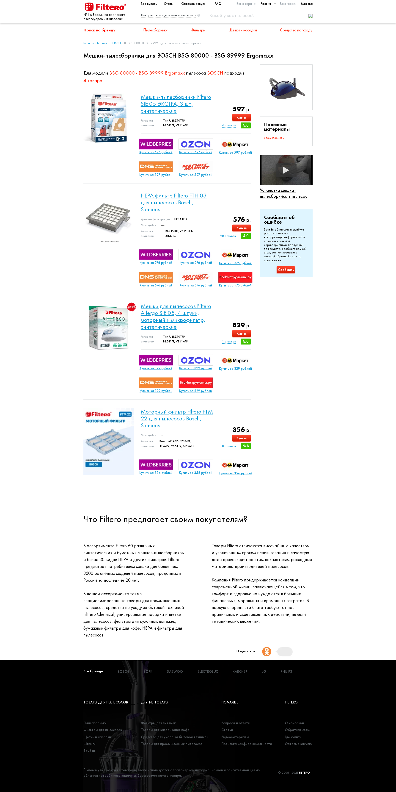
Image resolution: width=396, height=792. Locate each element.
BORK (148, 671)
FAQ (217, 3)
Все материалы (274, 138)
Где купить (149, 3)
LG (264, 671)
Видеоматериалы (235, 736)
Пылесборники (155, 30)
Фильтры (198, 30)
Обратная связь (297, 729)
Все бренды (93, 671)
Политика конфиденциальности (246, 743)
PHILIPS (286, 671)
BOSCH (116, 43)
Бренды (102, 43)
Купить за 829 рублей (156, 368)
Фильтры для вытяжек (158, 722)
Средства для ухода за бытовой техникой (174, 736)
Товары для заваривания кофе (165, 729)
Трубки (89, 750)
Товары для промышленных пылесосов (171, 743)
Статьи (169, 3)
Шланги (89, 743)
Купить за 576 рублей (156, 262)
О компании (294, 722)
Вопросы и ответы (235, 722)
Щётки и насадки (242, 30)
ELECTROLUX (208, 671)
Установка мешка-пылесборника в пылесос (283, 193)
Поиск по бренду (100, 30)
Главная (88, 43)
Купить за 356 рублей (156, 472)
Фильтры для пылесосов (102, 729)
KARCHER (240, 671)
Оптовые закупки (194, 3)
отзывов (229, 125)
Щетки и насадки (97, 736)
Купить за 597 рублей (155, 152)
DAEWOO (175, 671)
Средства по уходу (296, 30)
